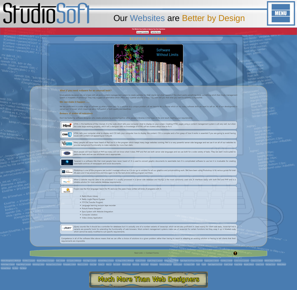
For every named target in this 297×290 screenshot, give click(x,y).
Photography (154, 264)
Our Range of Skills (189, 264)
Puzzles (204, 264)
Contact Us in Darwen (257, 260)
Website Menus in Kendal (171, 260)
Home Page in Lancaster (89, 260)
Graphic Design (228, 264)
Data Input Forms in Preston (53, 264)
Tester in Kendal (60, 260)
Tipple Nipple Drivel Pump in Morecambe (191, 260)
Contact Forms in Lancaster (241, 260)
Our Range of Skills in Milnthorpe (124, 260)
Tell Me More (155, 32)
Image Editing (238, 264)
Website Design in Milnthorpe (273, 260)
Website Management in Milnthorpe (11, 260)
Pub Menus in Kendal (226, 260)
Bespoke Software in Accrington (45, 260)
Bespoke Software (249, 264)
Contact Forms (260, 264)
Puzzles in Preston (140, 260)
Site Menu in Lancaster (29, 260)
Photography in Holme (69, 264)
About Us (108, 264)
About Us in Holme (83, 264)
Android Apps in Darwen (7, 264)
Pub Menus (23, 268)
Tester (198, 264)
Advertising (136, 264)
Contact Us (101, 264)
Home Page (93, 264)
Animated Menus (5, 268)
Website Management (165, 264)
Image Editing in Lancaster (24, 264)
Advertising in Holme (38, 264)
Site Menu (15, 268)
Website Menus (281, 264)
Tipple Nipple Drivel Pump (215, 264)
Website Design (126, 264)
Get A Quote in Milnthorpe (74, 260)
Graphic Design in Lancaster (154, 260)
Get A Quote (116, 264)
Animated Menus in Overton (105, 260)
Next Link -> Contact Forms (146, 252)
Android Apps (144, 264)
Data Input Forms (270, 264)
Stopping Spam (178, 264)
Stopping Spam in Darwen (212, 260)
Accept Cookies (142, 32)
